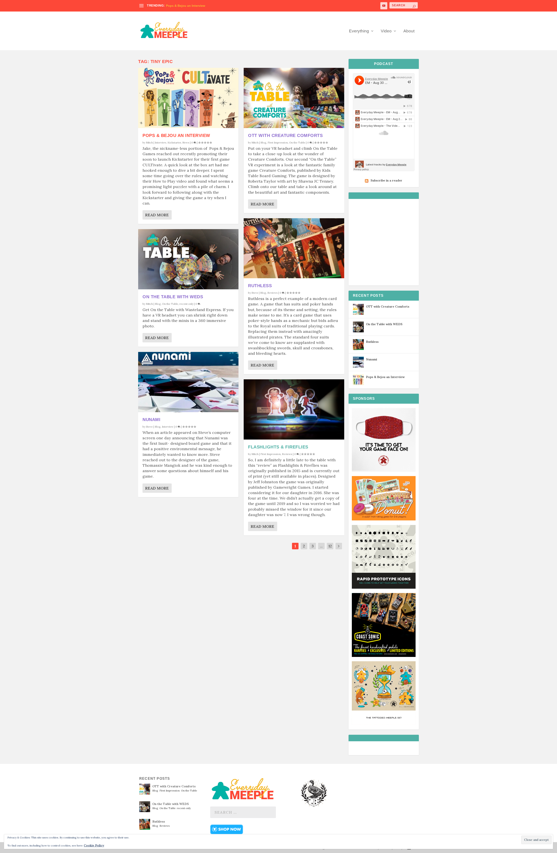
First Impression (278, 142)
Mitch (149, 142)
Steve (149, 426)
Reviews (272, 292)
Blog (158, 303)
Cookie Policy (94, 845)
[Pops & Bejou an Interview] (188, 98)
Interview (160, 142)
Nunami (151, 419)
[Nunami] (188, 382)
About (408, 31)
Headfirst (173, 5)
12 (330, 545)
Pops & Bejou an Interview (176, 135)
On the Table (170, 303)
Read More (157, 214)
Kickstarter (174, 142)
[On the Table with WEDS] (188, 259)
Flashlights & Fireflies (278, 447)
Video (386, 31)
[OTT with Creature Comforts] (294, 98)
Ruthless (260, 285)
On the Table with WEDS (173, 296)
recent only (186, 303)
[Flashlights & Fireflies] (294, 409)
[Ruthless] (294, 248)
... (321, 545)
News (185, 142)
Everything (359, 31)
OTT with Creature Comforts (285, 135)
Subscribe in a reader (386, 180)
